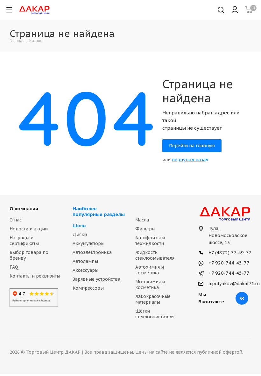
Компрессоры (88, 288)
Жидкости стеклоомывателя (154, 255)
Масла (142, 220)
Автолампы (85, 261)
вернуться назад (190, 160)
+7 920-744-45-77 (228, 263)
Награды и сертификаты (24, 240)
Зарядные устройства (96, 279)
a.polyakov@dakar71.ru (234, 283)
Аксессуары (85, 270)
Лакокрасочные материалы (153, 299)
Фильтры (145, 229)
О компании (24, 209)
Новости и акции (29, 229)
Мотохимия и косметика (150, 284)
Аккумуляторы (88, 243)
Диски (80, 234)
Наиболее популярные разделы (99, 211)
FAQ (14, 267)
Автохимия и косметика (149, 270)
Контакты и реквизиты (35, 276)
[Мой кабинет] (234, 10)
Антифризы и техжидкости (150, 240)
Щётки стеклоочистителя (154, 314)
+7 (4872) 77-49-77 (229, 252)
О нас (16, 220)
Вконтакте (242, 298)
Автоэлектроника (92, 252)
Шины (79, 225)
